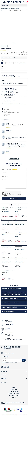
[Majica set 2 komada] (20, 219)
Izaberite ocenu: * (6, 169)
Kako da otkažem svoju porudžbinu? (9, 307)
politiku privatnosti (13, 362)
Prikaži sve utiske (14, 158)
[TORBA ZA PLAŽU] (7, 207)
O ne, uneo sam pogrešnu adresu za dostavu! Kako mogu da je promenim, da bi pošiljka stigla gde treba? (14, 293)
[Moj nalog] (24, 2)
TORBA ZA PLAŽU (5, 211)
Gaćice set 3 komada (6, 262)
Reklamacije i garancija (14, 395)
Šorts (16, 236)
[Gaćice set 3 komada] (7, 257)
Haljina (3, 234)
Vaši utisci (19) (5, 119)
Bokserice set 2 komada (7, 224)
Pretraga (5, 5)
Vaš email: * (4, 176)
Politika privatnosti (14, 391)
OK (24, 360)
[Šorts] (20, 232)
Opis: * (3, 179)
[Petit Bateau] (12, 2)
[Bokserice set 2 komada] (7, 219)
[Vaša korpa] (26, 2)
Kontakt (14, 387)
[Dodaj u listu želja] (13, 208)
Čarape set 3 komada (6, 247)
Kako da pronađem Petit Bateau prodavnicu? (11, 303)
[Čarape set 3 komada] (7, 245)
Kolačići (14, 397)
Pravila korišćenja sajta (14, 393)
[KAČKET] (20, 207)
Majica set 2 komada (19, 224)
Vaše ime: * (4, 173)
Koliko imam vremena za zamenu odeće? (10, 298)
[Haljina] (7, 232)
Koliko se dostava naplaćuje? (8, 311)
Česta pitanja (14, 389)
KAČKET (16, 211)
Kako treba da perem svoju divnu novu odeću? (11, 288)
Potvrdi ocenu (14, 198)
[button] (12, 42)
